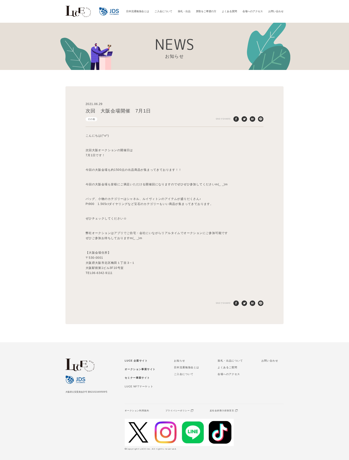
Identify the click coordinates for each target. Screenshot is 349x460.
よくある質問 (229, 11)
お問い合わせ (276, 11)
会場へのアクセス (252, 11)
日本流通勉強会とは (137, 11)
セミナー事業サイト (137, 377)
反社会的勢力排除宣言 (222, 410)
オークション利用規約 (137, 410)
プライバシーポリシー (177, 410)
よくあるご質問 (227, 367)
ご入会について (163, 11)
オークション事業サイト (140, 369)
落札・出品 (184, 11)
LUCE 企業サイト (136, 360)
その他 (91, 119)
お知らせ (179, 360)
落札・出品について (230, 360)
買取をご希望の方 (206, 11)
